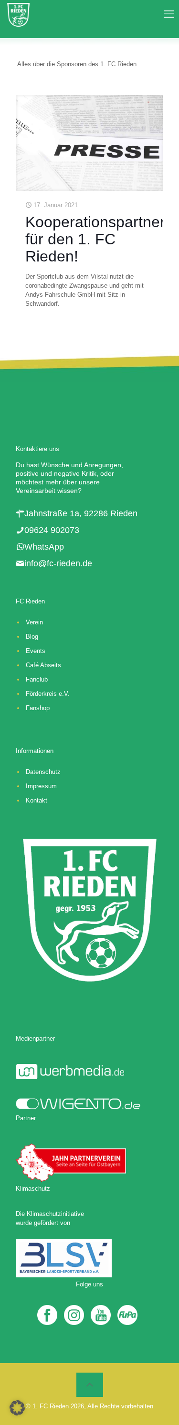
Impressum (41, 786)
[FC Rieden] (18, 14)
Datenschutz (43, 771)
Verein (34, 622)
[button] (17, 1408)
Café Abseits (43, 665)
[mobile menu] (166, 14)
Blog (32, 636)
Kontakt (36, 800)
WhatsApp (44, 547)
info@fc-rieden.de (58, 563)
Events (35, 650)
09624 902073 (51, 530)
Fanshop (38, 708)
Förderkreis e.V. (48, 693)
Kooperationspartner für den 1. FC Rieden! (95, 239)
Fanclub (37, 679)
